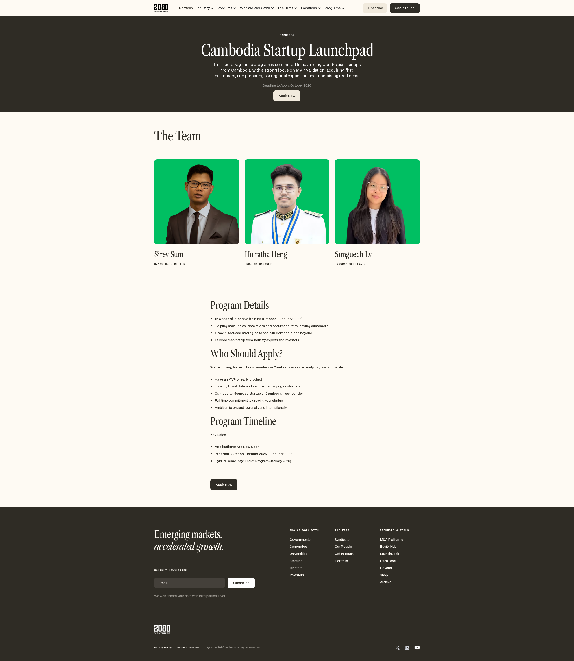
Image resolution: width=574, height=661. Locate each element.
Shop (384, 575)
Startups (296, 561)
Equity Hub (388, 546)
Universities (298, 554)
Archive (385, 582)
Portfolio (186, 8)
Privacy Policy (163, 647)
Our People (343, 546)
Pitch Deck (388, 561)
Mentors (296, 568)
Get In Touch (344, 554)
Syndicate (342, 539)
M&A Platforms (391, 539)
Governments (300, 539)
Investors (297, 575)
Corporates (298, 546)
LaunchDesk (389, 554)
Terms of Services (188, 647)
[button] (205, 8)
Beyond (386, 568)
